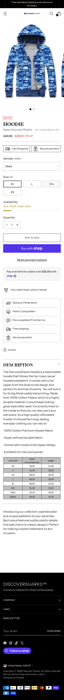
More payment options (32, 260)
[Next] (59, 4)
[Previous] (5, 4)
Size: (8, 177)
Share (12, 350)
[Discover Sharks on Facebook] (5, 643)
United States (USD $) (19, 665)
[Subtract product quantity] (6, 224)
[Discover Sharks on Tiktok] (17, 643)
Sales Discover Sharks (17, 129)
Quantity (9, 217)
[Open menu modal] (5, 13)
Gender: (12, 158)
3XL (51, 184)
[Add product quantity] (17, 224)
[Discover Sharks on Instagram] (11, 643)
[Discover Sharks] (32, 13)
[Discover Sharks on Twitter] (22, 643)
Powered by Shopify (13, 677)
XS (12, 192)
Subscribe (54, 631)
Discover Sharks (31, 671)
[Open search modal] (51, 13)
